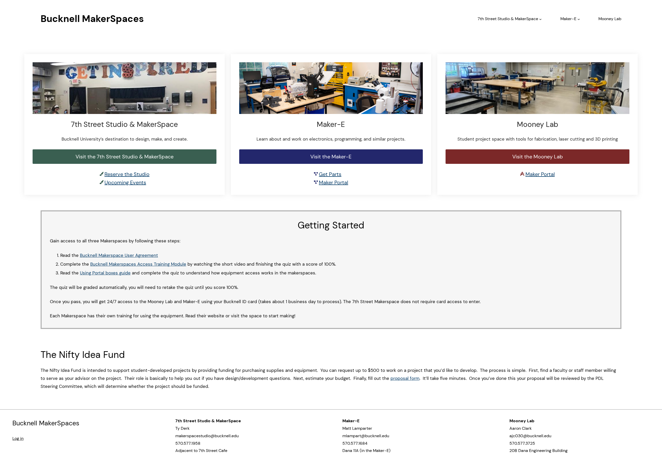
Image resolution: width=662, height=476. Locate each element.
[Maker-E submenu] (578, 19)
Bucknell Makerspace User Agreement (119, 255)
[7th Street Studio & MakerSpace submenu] (540, 19)
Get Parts (330, 174)
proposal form (404, 378)
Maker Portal (333, 182)
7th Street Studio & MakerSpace (508, 18)
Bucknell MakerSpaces (92, 19)
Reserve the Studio (126, 174)
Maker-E (568, 18)
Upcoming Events (125, 182)
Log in (18, 438)
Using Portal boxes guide (105, 273)
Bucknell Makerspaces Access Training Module (138, 264)
